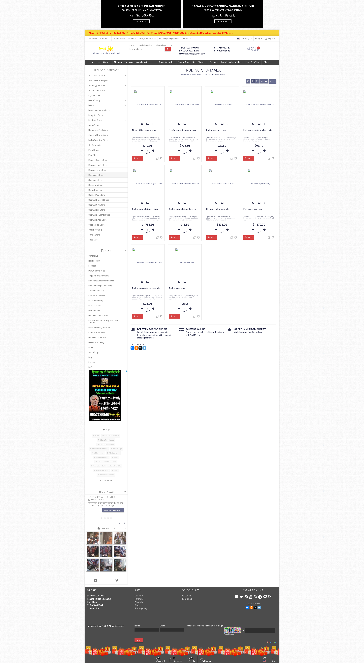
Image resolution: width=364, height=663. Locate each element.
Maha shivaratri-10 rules (101, 497)
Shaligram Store (95, 185)
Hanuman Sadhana (107, 475)
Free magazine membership (101, 281)
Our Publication (95, 145)
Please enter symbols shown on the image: (204, 626)
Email (162, 626)
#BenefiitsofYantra (112, 436)
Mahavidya (155, 45)
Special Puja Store (96, 195)
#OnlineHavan (114, 453)
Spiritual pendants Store (99, 215)
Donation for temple (97, 337)
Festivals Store (95, 120)
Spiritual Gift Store (96, 205)
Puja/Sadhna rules (147, 39)
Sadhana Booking (96, 291)
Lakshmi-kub (145, 45)
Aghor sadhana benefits (107, 462)
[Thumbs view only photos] (257, 81)
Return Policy (119, 39)
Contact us (105, 39)
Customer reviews (96, 296)
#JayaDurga (117, 449)
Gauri (116, 470)
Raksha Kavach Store (97, 160)
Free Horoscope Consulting (100, 286)
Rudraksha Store (96, 175)
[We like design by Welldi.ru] (268, 642)
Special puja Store (96, 225)
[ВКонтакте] (132, 348)
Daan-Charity (198, 62)
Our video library (95, 301)
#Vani (116, 457)
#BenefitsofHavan (107, 440)
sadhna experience (97, 332)
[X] (140, 348)
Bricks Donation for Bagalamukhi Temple (103, 321)
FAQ (90, 367)
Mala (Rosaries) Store (98, 140)
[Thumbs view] (248, 81)
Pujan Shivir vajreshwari (99, 327)
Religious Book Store (97, 165)
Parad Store (93, 150)
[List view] (261, 81)
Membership (94, 310)
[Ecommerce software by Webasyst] (272, 642)
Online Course (94, 305)
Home (94, 39)
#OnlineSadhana (102, 457)
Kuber (162, 45)
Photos (91, 362)
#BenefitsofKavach (107, 444)
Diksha (213, 62)
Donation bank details (98, 315)
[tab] (95, 580)
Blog (90, 357)
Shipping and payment (169, 39)
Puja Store (93, 155)
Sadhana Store (95, 180)
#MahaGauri (98, 453)
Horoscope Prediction (98, 130)
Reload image (229, 634)
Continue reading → (113, 511)
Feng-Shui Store (253, 62)
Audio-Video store (167, 62)
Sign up (271, 39)
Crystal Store (184, 62)
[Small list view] (266, 81)
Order (91, 347)
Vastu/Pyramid (95, 230)
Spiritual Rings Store (97, 220)
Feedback (132, 39)
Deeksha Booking (96, 342)
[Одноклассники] (136, 348)
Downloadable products (232, 62)
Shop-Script (93, 352)
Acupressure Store (99, 62)
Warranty (139, 602)
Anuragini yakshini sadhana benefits (107, 466)
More (185, 39)
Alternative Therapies (123, 62)
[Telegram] (144, 348)
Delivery (139, 595)
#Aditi (97, 436)
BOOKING (141, 21)
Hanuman (169, 45)
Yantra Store (94, 235)
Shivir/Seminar (95, 190)
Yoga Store (93, 240)
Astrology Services (144, 62)
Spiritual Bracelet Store (98, 200)
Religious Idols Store (97, 170)
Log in (259, 39)
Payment (139, 599)
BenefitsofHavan (102, 470)
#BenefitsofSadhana (99, 449)
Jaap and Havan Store (98, 135)
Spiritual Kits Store (96, 210)
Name (137, 626)
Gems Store (93, 125)
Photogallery (141, 608)
